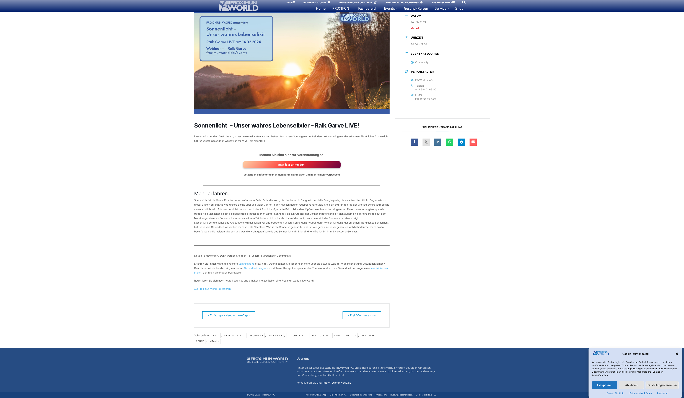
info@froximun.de (425, 98)
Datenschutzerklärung (640, 393)
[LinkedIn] (437, 142)
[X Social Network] (426, 142)
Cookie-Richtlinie (615, 393)
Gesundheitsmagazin (256, 268)
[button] (677, 353)
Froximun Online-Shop (316, 394)
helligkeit (275, 335)
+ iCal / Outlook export (362, 315)
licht (314, 335)
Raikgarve (368, 335)
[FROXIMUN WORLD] (249, 6)
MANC (337, 335)
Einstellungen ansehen (662, 385)
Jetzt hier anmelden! (291, 165)
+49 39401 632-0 (425, 89)
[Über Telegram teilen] (461, 142)
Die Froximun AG (338, 394)
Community (421, 62)
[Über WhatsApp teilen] (449, 142)
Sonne (200, 341)
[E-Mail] (473, 142)
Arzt (216, 335)
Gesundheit (255, 335)
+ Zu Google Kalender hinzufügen (229, 315)
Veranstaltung (247, 263)
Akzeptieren (604, 385)
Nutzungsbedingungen (401, 394)
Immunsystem (297, 335)
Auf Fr (197, 288)
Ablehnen (631, 385)
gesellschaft (233, 335)
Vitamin (214, 341)
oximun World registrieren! (216, 288)
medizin (351, 335)
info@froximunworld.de (337, 382)
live (325, 335)
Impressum (662, 393)
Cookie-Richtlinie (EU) (426, 394)
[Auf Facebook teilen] (414, 142)
